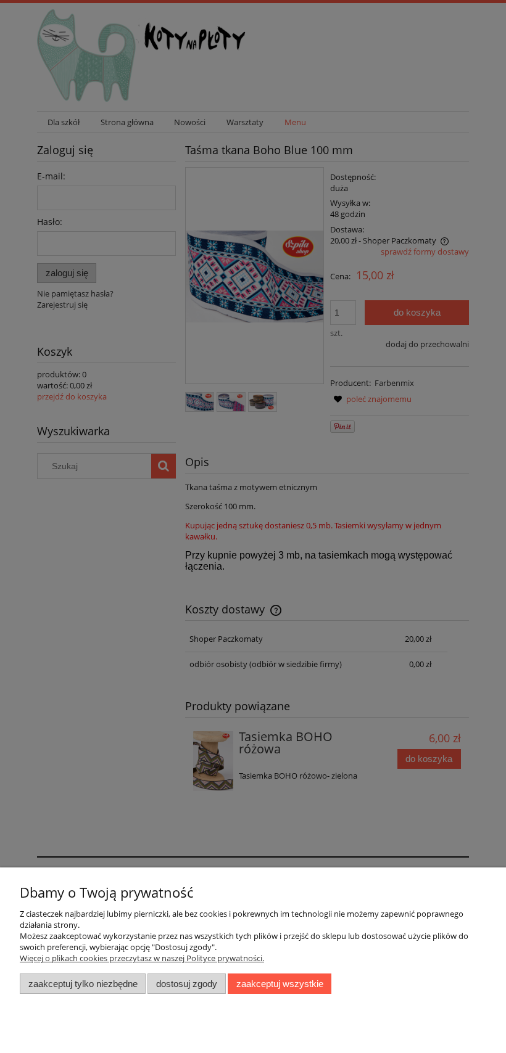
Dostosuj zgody (186, 983)
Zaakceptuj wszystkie (279, 983)
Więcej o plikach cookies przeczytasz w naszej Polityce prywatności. (142, 958)
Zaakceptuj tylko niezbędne (83, 983)
